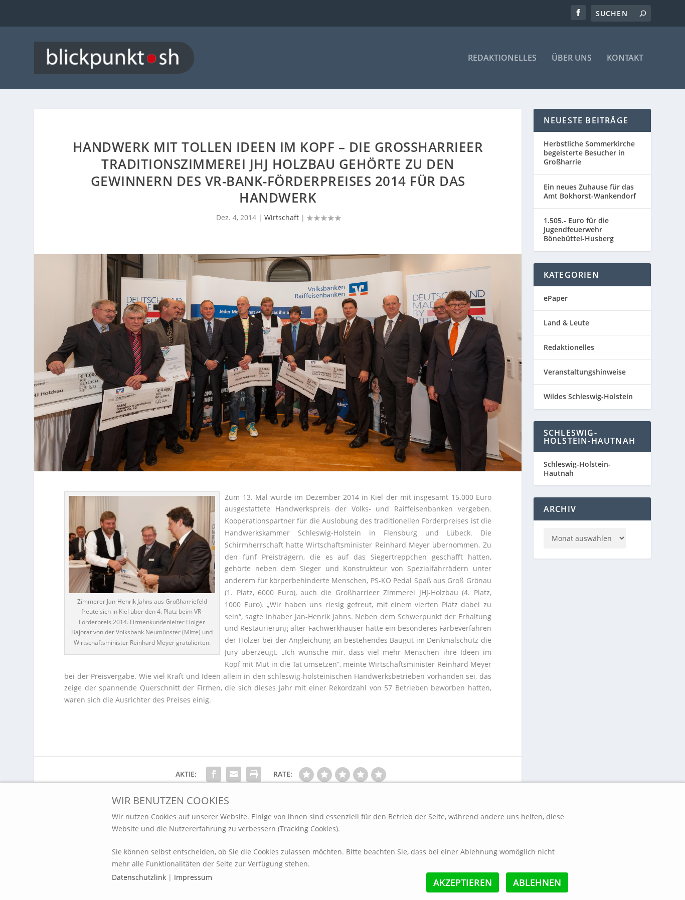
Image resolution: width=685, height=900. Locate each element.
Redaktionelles (502, 58)
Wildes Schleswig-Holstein (588, 396)
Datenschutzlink (140, 877)
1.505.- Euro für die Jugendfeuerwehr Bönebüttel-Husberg (579, 229)
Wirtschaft (281, 217)
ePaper (556, 298)
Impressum (193, 877)
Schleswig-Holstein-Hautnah (577, 468)
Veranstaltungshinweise (585, 372)
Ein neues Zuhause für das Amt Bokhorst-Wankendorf (590, 191)
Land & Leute (566, 322)
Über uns (572, 58)
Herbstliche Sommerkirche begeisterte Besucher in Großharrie (589, 152)
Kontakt (625, 58)
